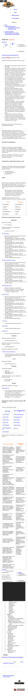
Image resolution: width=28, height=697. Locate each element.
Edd (15, 661)
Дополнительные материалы (12, 34)
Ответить (4, 42)
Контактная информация (8, 675)
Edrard (8, 57)
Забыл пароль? (15, 15)
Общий (10, 33)
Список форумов (9, 31)
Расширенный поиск (10, 26)
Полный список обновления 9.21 (11, 37)
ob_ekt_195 (11, 39)
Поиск (15, 9)
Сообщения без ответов (14, 27)
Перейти (5, 654)
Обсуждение (15, 33)
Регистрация (15, 18)
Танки (6, 33)
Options (20, 572)
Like (13, 43)
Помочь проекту (6, 676)
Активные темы (12, 29)
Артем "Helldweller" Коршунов (13, 662)
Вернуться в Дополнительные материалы (12, 657)
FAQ (6, 25)
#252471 (4, 57)
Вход (15, 12)
